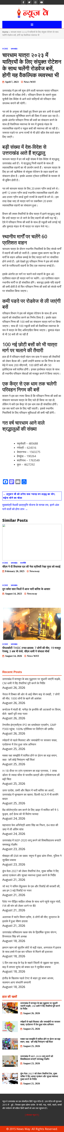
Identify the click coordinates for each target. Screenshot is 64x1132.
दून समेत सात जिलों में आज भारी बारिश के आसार (26, 589)
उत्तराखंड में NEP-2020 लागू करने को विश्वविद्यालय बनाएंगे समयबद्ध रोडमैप (36, 1058)
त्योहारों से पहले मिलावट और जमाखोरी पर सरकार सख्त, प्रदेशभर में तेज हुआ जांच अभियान (40, 1023)
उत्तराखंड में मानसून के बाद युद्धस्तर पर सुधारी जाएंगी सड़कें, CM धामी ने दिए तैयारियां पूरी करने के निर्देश (40, 1005)
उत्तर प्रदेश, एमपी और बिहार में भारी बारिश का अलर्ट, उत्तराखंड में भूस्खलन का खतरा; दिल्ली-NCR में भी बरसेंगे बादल (30, 794)
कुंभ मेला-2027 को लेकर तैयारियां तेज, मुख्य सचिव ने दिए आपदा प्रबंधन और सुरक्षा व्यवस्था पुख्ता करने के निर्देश (39, 1076)
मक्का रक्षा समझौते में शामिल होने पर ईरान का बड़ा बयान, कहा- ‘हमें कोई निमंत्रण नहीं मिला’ (40, 1040)
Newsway (35, 571)
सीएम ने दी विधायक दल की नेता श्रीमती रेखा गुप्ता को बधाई (31, 566)
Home (5, 31)
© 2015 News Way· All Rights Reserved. (32, 1129)
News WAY (30, 82)
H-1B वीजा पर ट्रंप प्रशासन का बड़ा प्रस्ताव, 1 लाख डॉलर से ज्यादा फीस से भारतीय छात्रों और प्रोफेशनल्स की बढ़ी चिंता (31, 775)
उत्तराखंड (14, 48)
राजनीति (23, 562)
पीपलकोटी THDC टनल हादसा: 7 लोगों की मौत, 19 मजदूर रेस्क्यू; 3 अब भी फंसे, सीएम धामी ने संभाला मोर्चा (31, 649)
